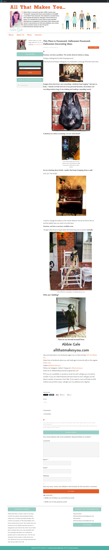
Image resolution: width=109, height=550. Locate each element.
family (74, 422)
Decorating (63, 422)
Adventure (52, 422)
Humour (92, 426)
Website (46, 476)
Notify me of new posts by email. (56, 502)
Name (45, 459)
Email (45, 468)
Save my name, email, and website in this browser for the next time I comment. (70, 486)
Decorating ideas (60, 426)
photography (55, 427)
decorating (69, 422)
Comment (46, 441)
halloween (79, 426)
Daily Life (57, 422)
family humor (79, 422)
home (83, 426)
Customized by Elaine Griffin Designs (56, 547)
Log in (4, 1)
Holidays (89, 422)
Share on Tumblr (51, 395)
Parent (44, 427)
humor (93, 422)
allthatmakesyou (77, 368)
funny (84, 422)
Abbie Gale (47, 363)
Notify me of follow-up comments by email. (60, 498)
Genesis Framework (73, 547)
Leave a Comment (93, 47)
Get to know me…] (38, 44)
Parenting (49, 427)
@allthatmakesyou (54, 365)
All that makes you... (54, 18)
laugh (44, 424)
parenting (49, 424)
